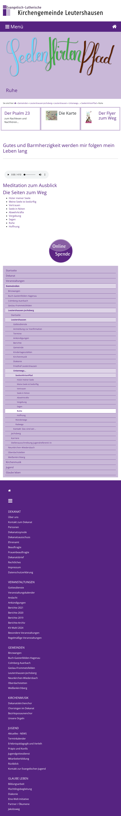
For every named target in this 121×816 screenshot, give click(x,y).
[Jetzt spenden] (60, 250)
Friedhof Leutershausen (25, 366)
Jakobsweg (14, 809)
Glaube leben (13, 472)
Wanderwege (21, 419)
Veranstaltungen (15, 280)
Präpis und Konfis (18, 748)
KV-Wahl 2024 (15, 627)
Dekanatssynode (17, 532)
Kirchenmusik (20, 356)
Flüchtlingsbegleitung (20, 789)
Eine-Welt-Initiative (18, 799)
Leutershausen (60, 103)
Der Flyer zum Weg (107, 115)
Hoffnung (21, 415)
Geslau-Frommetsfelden (20, 305)
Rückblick (13, 763)
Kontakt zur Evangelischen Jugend (27, 768)
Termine (17, 333)
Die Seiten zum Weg (25, 192)
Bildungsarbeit (16, 784)
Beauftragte (14, 547)
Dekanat (10, 275)
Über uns (13, 517)
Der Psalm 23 (17, 113)
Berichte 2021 (15, 607)
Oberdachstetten (16, 452)
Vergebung (22, 402)
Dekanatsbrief (16, 557)
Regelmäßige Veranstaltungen (25, 637)
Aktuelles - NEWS (17, 733)
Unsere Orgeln (16, 718)
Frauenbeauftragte (18, 552)
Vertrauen (21, 388)
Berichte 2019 (15, 617)
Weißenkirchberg (16, 457)
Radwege (19, 424)
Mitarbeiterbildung (18, 758)
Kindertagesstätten (22, 352)
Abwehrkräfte (23, 397)
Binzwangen (14, 291)
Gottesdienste (20, 324)
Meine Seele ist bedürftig (28, 384)
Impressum (14, 567)
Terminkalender (17, 738)
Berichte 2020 (15, 612)
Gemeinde (18, 347)
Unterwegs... (74, 103)
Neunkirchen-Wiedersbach (21, 447)
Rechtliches (14, 562)
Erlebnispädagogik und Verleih (25, 743)
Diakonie (17, 361)
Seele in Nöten (23, 393)
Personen (13, 527)
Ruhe (19, 411)
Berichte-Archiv (16, 622)
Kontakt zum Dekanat (20, 522)
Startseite (11, 270)
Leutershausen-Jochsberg (41, 103)
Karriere (15, 438)
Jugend (10, 467)
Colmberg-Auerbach (18, 300)
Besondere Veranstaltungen (23, 632)
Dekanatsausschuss (19, 537)
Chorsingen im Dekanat (21, 708)
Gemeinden (23, 103)
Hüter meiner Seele (25, 379)
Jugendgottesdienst (19, 753)
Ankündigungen (21, 338)
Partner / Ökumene (19, 804)
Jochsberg (16, 433)
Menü (16, 26)
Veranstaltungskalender (21, 592)
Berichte (17, 342)
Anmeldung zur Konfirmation (27, 329)
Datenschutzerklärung (20, 572)
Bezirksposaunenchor (20, 713)
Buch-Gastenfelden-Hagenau (22, 295)
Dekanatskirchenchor (20, 703)
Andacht (12, 597)
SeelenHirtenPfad (89, 103)
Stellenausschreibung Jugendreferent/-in (31, 442)
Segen (19, 406)
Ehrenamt (13, 542)
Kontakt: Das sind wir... (24, 428)
